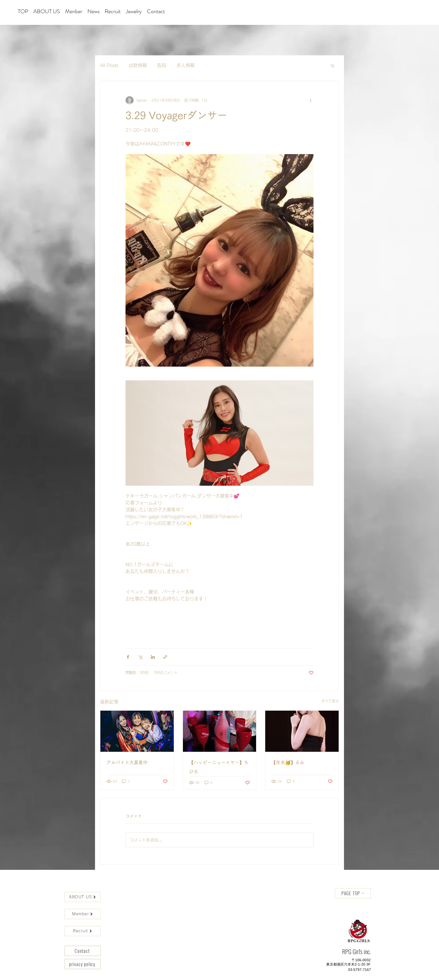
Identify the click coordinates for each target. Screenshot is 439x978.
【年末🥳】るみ (287, 762)
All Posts (109, 65)
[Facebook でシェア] (128, 657)
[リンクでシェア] (165, 657)
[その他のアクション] (310, 100)
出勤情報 (138, 65)
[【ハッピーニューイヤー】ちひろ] (219, 731)
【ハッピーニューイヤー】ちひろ (218, 767)
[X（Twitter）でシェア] (140, 657)
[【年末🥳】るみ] (302, 731)
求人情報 (185, 65)
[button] (332, 65)
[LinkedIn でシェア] (152, 657)
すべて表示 (330, 701)
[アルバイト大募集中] (137, 731)
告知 (161, 65)
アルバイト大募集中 (127, 762)
